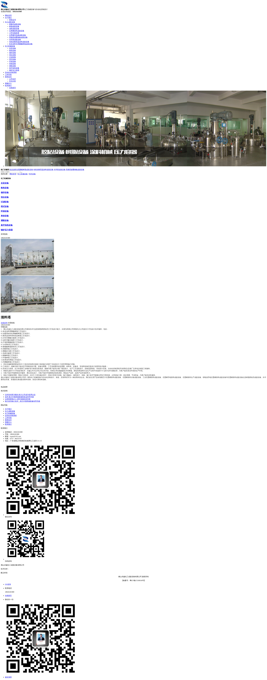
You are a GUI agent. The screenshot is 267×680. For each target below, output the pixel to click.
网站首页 (8, 15)
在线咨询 (4, 323)
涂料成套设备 (14, 28)
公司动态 (12, 79)
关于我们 (8, 17)
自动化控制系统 (11, 72)
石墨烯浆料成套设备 (16, 31)
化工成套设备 (10, 22)
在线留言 (12, 88)
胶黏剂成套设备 (15, 24)
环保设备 (12, 61)
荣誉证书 (12, 20)
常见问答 (12, 81)
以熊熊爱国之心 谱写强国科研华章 (17, 399)
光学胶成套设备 (15, 39)
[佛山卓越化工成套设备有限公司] (4, 7)
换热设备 (12, 50)
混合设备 (12, 55)
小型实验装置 (14, 33)
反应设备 (12, 48)
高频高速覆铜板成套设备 (18, 37)
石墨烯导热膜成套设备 (17, 35)
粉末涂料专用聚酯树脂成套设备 (21, 44)
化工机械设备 (10, 46)
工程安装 (8, 74)
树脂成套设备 (14, 26)
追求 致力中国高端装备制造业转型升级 (19, 397)
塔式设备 (12, 59)
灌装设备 (12, 66)
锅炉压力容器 (14, 70)
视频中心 (8, 83)
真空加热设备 (14, 68)
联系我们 (8, 85)
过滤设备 (12, 57)
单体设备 (12, 64)
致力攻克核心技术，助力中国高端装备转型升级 (22, 401)
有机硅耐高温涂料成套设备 (19, 42)
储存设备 (12, 53)
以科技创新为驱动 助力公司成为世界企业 (20, 395)
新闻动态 (8, 77)
